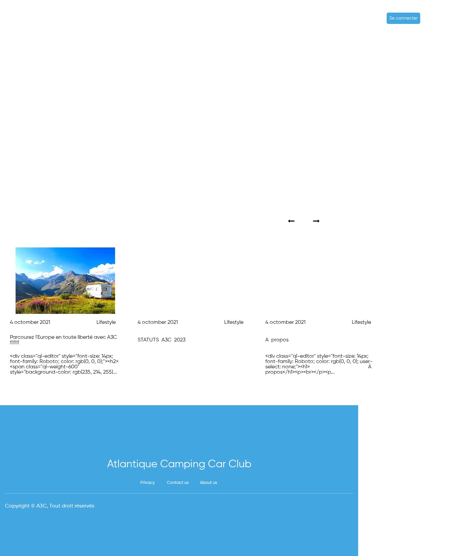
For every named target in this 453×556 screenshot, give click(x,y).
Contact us (178, 483)
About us (208, 483)
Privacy (147, 483)
